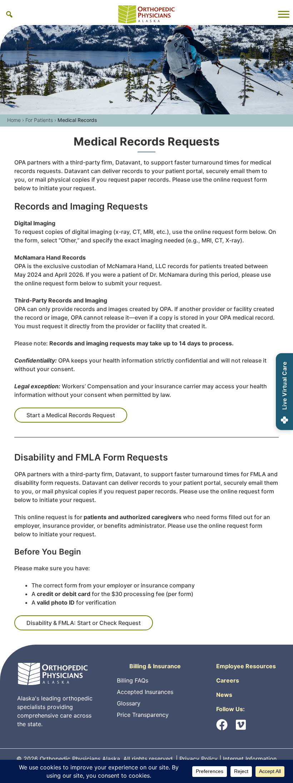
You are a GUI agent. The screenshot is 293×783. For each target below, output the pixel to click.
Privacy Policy (198, 758)
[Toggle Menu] (283, 14)
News (224, 694)
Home (14, 120)
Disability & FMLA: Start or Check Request (83, 622)
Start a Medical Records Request (70, 415)
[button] (9, 14)
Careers (227, 680)
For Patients (39, 120)
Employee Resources (246, 666)
